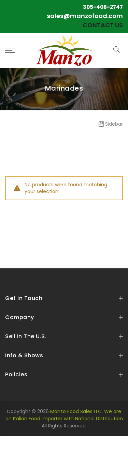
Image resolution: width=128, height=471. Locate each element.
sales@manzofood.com (85, 16)
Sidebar (114, 124)
